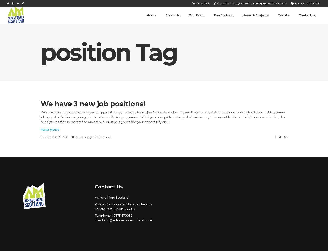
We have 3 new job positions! (93, 103)
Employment (102, 137)
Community (83, 137)
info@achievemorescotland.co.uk (128, 220)
